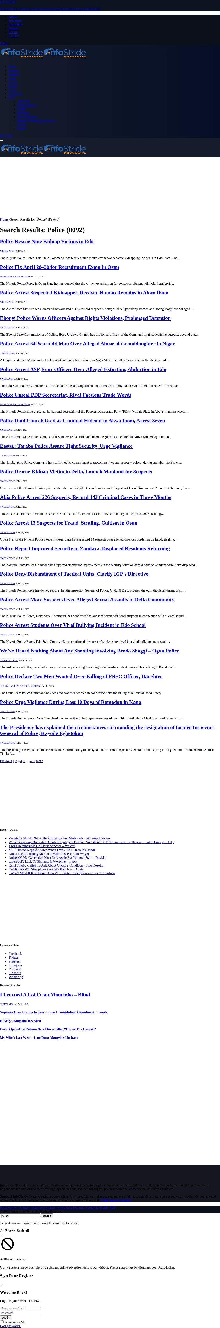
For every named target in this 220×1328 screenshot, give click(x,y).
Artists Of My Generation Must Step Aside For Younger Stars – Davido (57, 857)
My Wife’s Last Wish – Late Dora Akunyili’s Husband (39, 1037)
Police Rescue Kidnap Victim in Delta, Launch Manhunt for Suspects (76, 471)
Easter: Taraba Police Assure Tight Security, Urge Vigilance (66, 446)
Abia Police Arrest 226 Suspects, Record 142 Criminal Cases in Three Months (85, 497)
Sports (12, 89)
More (12, 97)
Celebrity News (9, 660)
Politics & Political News (15, 276)
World (21, 124)
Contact (14, 36)
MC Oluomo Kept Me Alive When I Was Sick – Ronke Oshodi (52, 850)
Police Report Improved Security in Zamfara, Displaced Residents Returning (85, 548)
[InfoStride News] (43, 59)
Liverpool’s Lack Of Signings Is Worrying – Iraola (43, 861)
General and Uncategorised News (20, 686)
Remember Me (15, 1322)
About (13, 16)
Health (21, 109)
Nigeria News (7, 251)
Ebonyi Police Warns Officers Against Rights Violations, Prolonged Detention (85, 318)
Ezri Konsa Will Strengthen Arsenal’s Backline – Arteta (46, 869)
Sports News (7, 1004)
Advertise (15, 20)
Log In (5, 1317)
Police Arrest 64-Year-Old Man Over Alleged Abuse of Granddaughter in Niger (87, 343)
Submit (46, 1215)
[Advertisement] (110, 187)
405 (32, 761)
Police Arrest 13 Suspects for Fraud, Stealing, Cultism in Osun (68, 523)
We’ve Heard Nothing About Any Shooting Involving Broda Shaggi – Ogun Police (89, 651)
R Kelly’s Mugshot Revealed (20, 1021)
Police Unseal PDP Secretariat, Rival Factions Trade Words (65, 395)
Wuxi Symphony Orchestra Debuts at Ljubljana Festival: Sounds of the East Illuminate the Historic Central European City (91, 842)
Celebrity (14, 74)
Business (14, 70)
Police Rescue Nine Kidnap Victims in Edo (46, 241)
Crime (12, 78)
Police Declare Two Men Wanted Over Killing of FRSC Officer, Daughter (81, 676)
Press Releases (27, 116)
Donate (13, 28)
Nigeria (13, 82)
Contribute (16, 24)
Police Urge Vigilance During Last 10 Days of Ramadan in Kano (70, 702)
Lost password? (10, 1326)
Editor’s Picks (26, 105)
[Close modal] (1, 1235)
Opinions (23, 113)
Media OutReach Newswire (36, 120)
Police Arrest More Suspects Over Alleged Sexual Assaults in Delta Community (87, 599)
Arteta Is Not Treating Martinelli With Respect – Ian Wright (49, 854)
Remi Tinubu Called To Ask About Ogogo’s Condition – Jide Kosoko (56, 865)
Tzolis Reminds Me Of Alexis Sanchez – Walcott (42, 846)
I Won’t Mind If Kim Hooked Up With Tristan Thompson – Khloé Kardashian (62, 873)
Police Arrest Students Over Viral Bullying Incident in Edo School (73, 625)
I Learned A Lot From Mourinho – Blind (45, 994)
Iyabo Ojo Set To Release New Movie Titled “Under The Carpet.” (48, 1029)
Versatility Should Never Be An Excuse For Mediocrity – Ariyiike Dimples (59, 838)
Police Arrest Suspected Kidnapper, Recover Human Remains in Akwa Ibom (84, 292)
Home (12, 66)
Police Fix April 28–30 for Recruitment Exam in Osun (59, 267)
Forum (13, 32)
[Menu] (1, 140)
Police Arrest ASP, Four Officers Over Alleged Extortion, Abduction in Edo (83, 369)
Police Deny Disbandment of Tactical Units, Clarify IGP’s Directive (74, 574)
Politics (13, 85)
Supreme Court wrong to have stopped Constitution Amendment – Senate (53, 1012)
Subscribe (6, 135)
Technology (16, 93)
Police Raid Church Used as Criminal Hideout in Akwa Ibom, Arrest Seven (82, 420)
